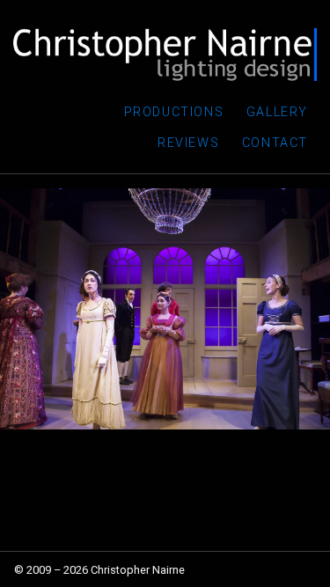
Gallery (277, 112)
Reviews (188, 143)
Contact (275, 143)
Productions (174, 112)
